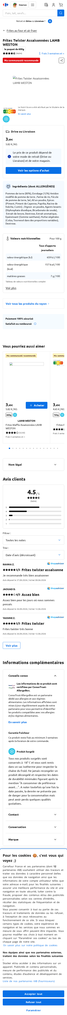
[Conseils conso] (55, 675)
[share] (61, 60)
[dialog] (33, 932)
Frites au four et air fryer (22, 30)
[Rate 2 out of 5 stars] (6, 53)
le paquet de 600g (14, 49)
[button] (32, 4)
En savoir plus (24, 113)
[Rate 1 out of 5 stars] (4, 53)
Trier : (6, 547)
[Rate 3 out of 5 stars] (9, 53)
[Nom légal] (55, 464)
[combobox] (33, 13)
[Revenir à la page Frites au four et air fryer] (4, 30)
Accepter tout (33, 994)
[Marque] (55, 839)
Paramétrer (33, 1010)
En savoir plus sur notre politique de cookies (30, 945)
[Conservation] (55, 827)
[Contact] (55, 814)
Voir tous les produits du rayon (26, 303)
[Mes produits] (46, 4)
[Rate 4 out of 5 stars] (11, 53)
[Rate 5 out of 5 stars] (14, 53)
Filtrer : (7, 533)
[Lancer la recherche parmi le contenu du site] (61, 13)
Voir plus (11, 287)
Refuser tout (33, 1002)
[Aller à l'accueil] (6, 4)
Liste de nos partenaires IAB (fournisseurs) (29, 981)
